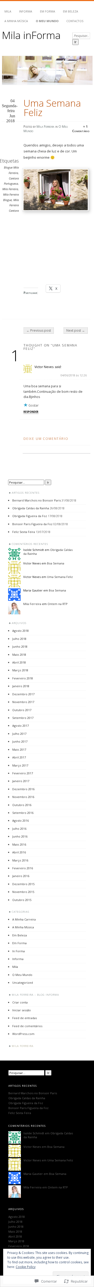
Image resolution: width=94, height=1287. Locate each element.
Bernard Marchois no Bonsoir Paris (36, 500)
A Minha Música (16, 21)
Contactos (74, 21)
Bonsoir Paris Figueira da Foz (32, 524)
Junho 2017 (19, 741)
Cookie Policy (26, 1267)
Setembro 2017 (22, 718)
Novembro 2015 (23, 892)
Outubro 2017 (21, 710)
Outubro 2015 (21, 900)
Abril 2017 (19, 757)
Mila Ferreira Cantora (14, 205)
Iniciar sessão (21, 1010)
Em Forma (47, 11)
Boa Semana (55, 563)
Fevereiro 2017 (22, 773)
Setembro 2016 (22, 813)
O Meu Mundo (47, 21)
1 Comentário (81, 128)
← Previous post (38, 330)
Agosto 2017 (20, 726)
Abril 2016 (19, 852)
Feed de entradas (24, 1018)
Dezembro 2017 (23, 694)
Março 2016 (20, 860)
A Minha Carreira (24, 919)
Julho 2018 (19, 639)
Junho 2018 (19, 646)
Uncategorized (22, 982)
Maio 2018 (19, 655)
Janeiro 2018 (20, 686)
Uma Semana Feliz (60, 577)
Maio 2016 (19, 844)
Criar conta (20, 1002)
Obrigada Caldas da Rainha (30, 508)
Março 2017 (20, 765)
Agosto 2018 (20, 631)
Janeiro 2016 (20, 876)
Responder (31, 412)
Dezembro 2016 (23, 789)
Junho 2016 (19, 836)
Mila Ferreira (45, 126)
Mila (7, 11)
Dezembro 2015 (23, 884)
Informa (25, 11)
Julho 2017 (19, 734)
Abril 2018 (19, 662)
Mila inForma (31, 35)
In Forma (18, 951)
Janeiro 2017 (20, 781)
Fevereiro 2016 (22, 868)
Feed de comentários (27, 1026)
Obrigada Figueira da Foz (29, 516)
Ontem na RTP (58, 604)
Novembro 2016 (23, 797)
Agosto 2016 (20, 820)
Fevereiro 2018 (22, 678)
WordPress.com (23, 1034)
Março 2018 (20, 670)
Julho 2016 (19, 829)
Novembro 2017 (23, 702)
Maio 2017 (19, 749)
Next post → (75, 330)
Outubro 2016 (21, 805)
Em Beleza (70, 11)
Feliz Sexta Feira (23, 532)
